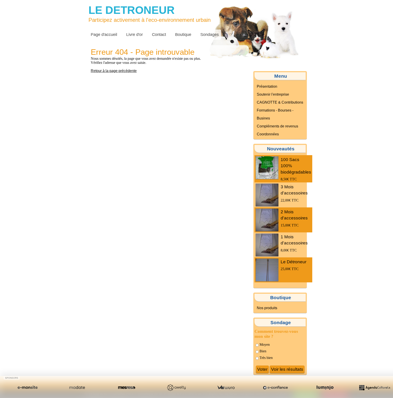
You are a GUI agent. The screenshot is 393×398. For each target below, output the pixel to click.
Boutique (183, 34)
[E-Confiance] (275, 387)
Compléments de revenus (277, 126)
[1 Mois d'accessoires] (267, 245)
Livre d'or (134, 34)
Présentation (267, 86)
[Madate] (77, 387)
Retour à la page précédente (114, 71)
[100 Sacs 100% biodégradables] (267, 167)
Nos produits (267, 308)
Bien (262, 351)
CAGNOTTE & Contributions (280, 102)
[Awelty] (176, 387)
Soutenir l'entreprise (273, 94)
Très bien (266, 358)
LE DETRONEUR (131, 10)
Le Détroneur (293, 261)
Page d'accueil (104, 34)
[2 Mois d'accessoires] (267, 220)
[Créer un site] (27, 387)
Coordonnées (268, 134)
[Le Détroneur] (267, 270)
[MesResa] (127, 387)
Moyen (264, 344)
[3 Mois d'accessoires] (267, 195)
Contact (159, 34)
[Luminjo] (325, 387)
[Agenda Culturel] (375, 387)
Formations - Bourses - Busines (275, 114)
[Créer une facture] (226, 387)
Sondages (209, 34)
